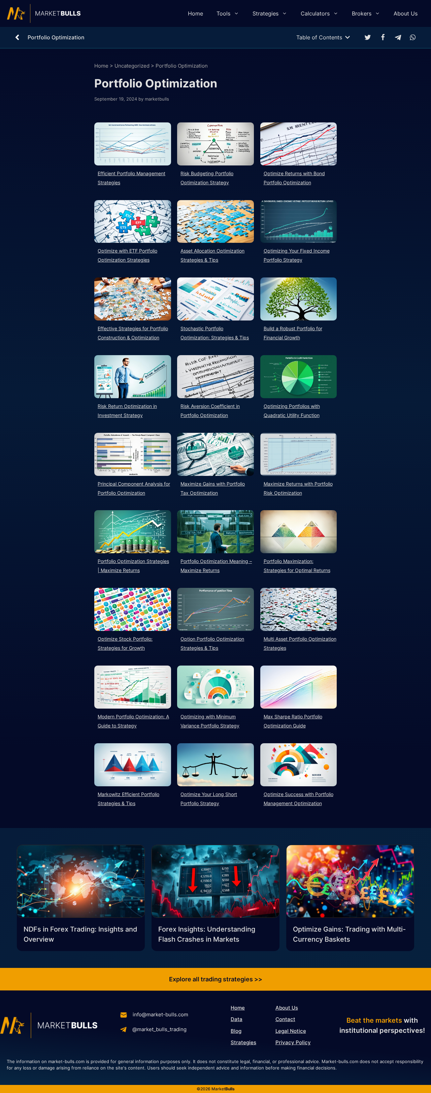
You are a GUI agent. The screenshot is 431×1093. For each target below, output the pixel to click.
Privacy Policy (293, 1042)
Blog (236, 1031)
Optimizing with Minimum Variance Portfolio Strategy (209, 721)
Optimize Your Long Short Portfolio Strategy (208, 798)
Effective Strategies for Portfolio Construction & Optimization (133, 333)
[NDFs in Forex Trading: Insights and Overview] (81, 882)
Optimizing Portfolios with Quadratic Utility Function (292, 410)
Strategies (265, 13)
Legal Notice (290, 1031)
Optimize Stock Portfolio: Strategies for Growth (125, 643)
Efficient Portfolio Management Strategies (131, 178)
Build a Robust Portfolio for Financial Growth (293, 333)
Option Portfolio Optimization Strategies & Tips (212, 643)
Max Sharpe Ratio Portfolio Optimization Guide (293, 721)
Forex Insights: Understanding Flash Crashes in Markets (206, 934)
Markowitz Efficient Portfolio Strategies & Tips (128, 798)
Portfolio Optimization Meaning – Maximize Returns (216, 565)
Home (195, 13)
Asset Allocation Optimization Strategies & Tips (212, 255)
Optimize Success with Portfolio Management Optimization (298, 798)
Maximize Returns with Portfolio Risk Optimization (298, 488)
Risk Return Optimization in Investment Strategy (127, 410)
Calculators (315, 13)
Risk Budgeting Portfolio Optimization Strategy (206, 178)
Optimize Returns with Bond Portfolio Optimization (294, 178)
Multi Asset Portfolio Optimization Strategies (300, 643)
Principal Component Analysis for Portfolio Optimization (134, 488)
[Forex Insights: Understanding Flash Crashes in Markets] (215, 882)
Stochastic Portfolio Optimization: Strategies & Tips (214, 333)
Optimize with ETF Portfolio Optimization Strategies (127, 255)
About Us (406, 13)
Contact (285, 1019)
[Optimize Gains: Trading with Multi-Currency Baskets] (350, 882)
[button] (368, 37)
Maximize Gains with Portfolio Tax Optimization (212, 488)
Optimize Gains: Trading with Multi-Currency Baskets (349, 934)
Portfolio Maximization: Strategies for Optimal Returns (297, 565)
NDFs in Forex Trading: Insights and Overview (80, 934)
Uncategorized (132, 66)
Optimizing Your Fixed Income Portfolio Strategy (297, 255)
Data (236, 1019)
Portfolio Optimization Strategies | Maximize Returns (133, 565)
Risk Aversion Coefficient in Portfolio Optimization (210, 410)
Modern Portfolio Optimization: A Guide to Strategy (133, 721)
